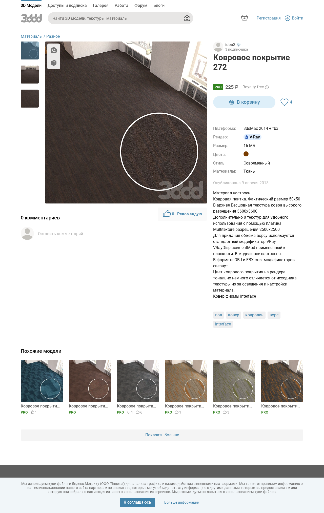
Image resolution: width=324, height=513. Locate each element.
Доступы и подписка (67, 5)
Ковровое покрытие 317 (281, 406)
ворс (274, 315)
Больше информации (181, 502)
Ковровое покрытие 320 (137, 406)
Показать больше (162, 435)
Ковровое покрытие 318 (233, 406)
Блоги (159, 5)
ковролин (254, 315)
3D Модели (31, 5)
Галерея (101, 5)
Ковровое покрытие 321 (89, 406)
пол (218, 315)
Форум (140, 5)
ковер (233, 315)
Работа (121, 5)
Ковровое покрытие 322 (41, 406)
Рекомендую (187, 214)
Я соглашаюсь (137, 502)
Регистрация (269, 18)
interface (223, 324)
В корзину (248, 102)
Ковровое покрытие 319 (185, 406)
